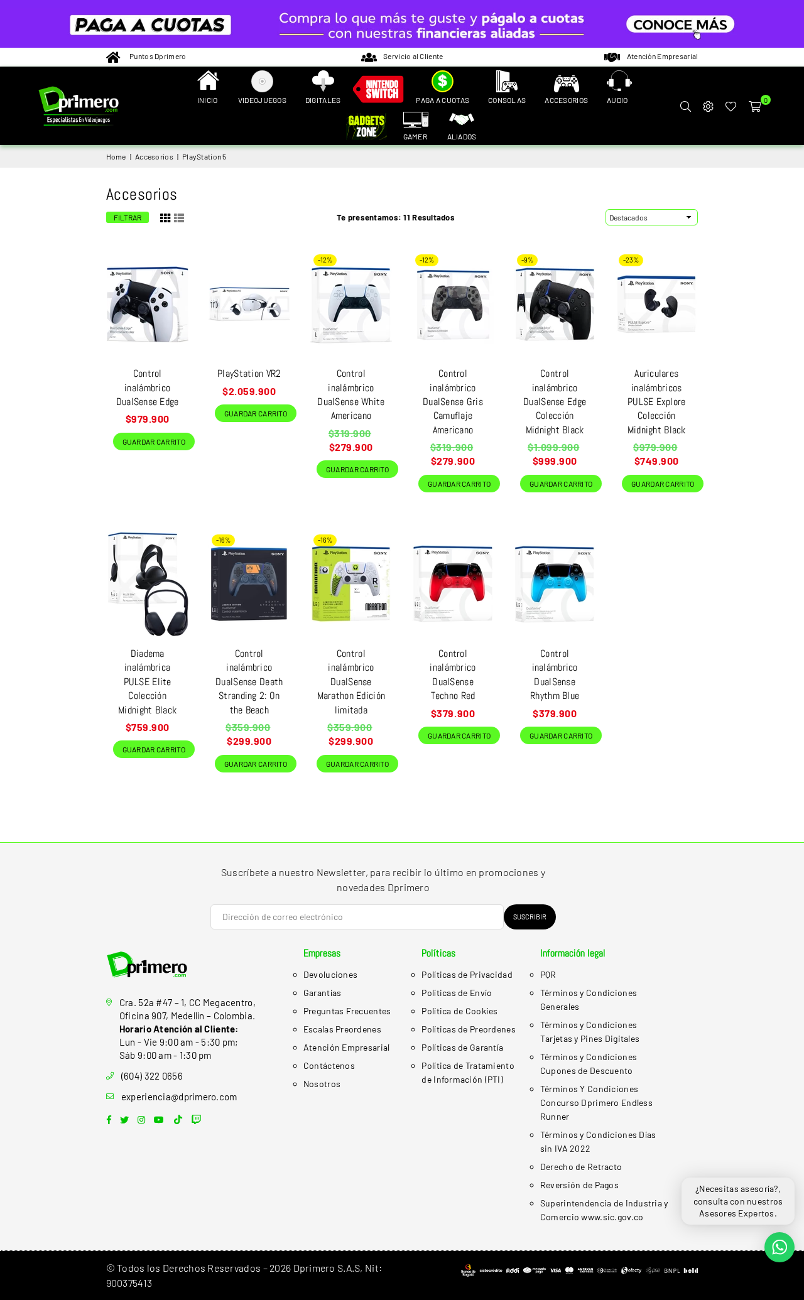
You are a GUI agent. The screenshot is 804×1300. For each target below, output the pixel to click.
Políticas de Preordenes (468, 1029)
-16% (223, 540)
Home (116, 156)
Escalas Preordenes (342, 1029)
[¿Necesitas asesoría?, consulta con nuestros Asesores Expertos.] (779, 1247)
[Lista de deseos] (730, 106)
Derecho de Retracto (581, 1166)
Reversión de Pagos (579, 1184)
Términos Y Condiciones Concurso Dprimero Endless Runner (596, 1102)
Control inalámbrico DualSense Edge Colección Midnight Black (554, 401)
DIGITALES (323, 99)
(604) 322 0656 (152, 1075)
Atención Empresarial (346, 1047)
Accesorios (154, 156)
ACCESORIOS (566, 99)
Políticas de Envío (456, 992)
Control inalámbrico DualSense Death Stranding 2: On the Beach (249, 682)
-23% (631, 260)
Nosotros (321, 1083)
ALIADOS (462, 136)
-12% (325, 260)
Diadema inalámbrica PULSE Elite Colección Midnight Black (147, 682)
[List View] (179, 216)
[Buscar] (685, 106)
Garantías (322, 992)
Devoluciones (330, 974)
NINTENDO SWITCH (378, 91)
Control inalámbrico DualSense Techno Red (452, 674)
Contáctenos (329, 1065)
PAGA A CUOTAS (442, 99)
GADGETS (369, 127)
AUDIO (617, 99)
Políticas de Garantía (462, 1047)
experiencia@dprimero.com (179, 1096)
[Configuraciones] (708, 106)
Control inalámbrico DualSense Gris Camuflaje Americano (453, 401)
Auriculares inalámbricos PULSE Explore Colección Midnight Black (656, 401)
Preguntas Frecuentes (347, 1010)
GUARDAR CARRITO (151, 439)
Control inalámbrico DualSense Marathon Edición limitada (351, 682)
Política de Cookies (459, 1010)
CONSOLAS (507, 99)
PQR (548, 974)
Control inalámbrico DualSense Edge (147, 387)
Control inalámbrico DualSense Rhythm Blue (554, 674)
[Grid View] (165, 216)
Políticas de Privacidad (466, 974)
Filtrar (127, 217)
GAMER (415, 136)
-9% (527, 260)
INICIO (207, 99)
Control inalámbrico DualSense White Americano (350, 394)
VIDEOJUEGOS (262, 99)
